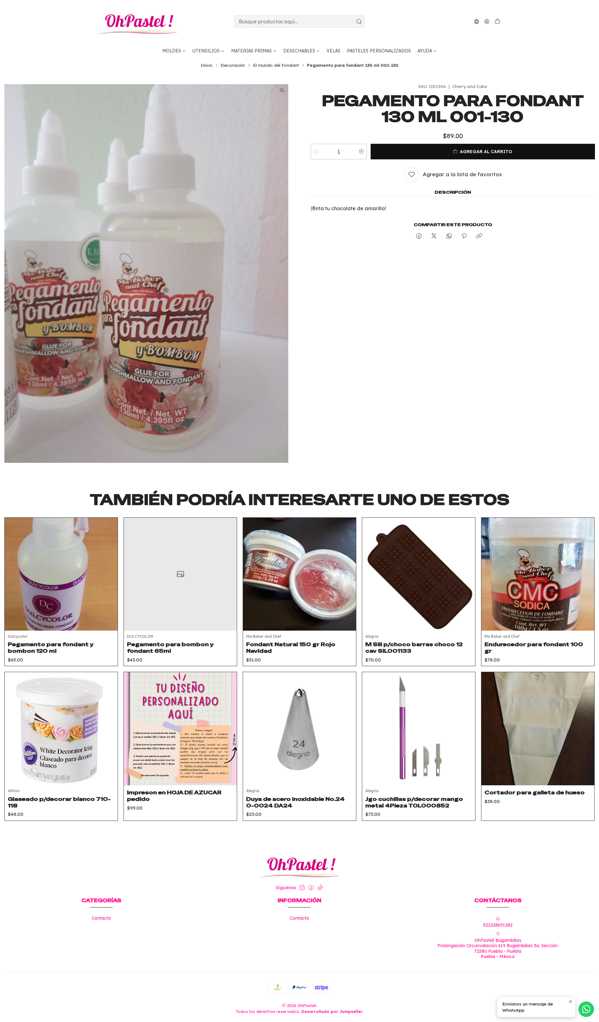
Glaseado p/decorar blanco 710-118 (59, 802)
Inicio (206, 65)
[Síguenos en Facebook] (311, 887)
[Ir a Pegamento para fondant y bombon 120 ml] (61, 574)
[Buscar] (359, 21)
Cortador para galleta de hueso (535, 792)
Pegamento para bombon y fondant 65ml (170, 647)
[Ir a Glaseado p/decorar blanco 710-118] (61, 728)
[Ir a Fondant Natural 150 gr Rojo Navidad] (299, 574)
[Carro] (497, 22)
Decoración (233, 65)
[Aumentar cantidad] (361, 151)
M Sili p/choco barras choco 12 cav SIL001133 (414, 647)
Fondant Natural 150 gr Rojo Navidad (290, 647)
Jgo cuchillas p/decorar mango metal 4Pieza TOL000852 (414, 802)
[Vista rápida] (108, 582)
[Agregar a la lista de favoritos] (108, 566)
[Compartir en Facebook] (419, 236)
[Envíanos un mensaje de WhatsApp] (586, 1009)
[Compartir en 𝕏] (434, 236)
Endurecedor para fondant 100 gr (534, 647)
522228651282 (498, 925)
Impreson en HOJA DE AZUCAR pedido (174, 795)
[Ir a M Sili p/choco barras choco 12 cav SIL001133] (418, 574)
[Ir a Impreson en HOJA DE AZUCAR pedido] (180, 728)
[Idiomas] (476, 21)
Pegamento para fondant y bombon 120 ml (51, 647)
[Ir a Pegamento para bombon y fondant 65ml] (180, 574)
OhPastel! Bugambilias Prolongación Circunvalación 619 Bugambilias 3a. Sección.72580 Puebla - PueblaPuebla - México (497, 948)
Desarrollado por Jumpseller (332, 1011)
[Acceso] (487, 21)
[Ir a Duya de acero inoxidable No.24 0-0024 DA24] (299, 728)
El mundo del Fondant (276, 65)
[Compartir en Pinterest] (464, 236)
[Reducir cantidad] (316, 151)
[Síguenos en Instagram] (302, 887)
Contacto (101, 918)
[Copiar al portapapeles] (479, 236)
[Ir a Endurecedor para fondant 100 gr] (537, 574)
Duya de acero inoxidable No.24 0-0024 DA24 (295, 802)
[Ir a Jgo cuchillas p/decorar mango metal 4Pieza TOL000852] (418, 728)
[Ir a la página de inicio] (137, 21)
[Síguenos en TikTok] (320, 887)
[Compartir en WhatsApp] (449, 236)
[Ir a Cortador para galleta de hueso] (537, 728)
